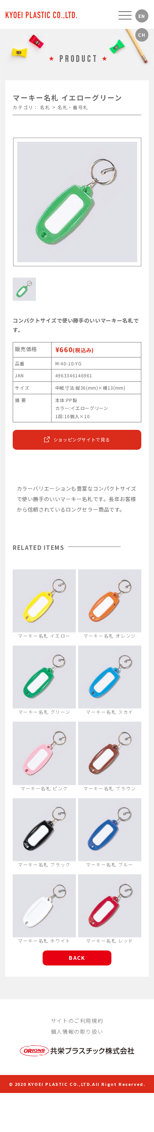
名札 (45, 107)
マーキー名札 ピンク (44, 788)
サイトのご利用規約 (77, 1020)
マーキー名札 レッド (109, 940)
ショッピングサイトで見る (81, 439)
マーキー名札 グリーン (44, 712)
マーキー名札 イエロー (44, 635)
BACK (77, 957)
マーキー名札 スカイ (109, 712)
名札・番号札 (73, 107)
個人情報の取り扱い (77, 1031)
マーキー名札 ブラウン (109, 788)
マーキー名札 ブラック (44, 864)
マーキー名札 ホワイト (44, 940)
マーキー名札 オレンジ (109, 635)
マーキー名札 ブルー (109, 864)
